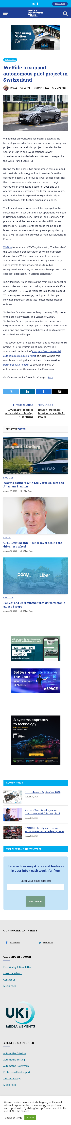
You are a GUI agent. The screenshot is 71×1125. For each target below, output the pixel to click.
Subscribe (60, 3)
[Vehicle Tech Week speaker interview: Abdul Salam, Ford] (12, 814)
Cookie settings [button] (13, 1117)
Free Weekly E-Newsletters (17, 967)
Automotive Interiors (14, 1053)
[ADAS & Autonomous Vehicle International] (35, 13)
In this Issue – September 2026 (42, 792)
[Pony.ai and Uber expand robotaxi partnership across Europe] (35, 575)
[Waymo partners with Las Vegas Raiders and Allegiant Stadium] (35, 455)
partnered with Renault (16, 364)
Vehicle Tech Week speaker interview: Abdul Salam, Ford (42, 812)
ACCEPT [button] (30, 1117)
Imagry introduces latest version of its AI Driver (51, 413)
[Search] (65, 13)
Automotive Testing (14, 1059)
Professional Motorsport (16, 1072)
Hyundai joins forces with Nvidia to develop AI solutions (19, 413)
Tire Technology (11, 1078)
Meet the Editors (12, 973)
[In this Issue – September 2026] (12, 796)
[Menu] (5, 13)
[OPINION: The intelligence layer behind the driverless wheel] (35, 515)
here (50, 377)
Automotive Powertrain (16, 1065)
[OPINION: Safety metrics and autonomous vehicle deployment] (12, 832)
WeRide (7, 247)
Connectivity (10, 60)
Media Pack (9, 986)
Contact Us (9, 979)
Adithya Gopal (21, 87)
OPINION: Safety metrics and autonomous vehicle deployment (44, 829)
